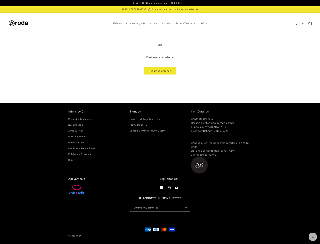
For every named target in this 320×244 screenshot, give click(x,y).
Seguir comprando (160, 70)
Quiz (70, 159)
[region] (160, 3)
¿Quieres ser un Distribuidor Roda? (212, 150)
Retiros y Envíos (77, 136)
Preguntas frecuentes (80, 119)
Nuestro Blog (75, 124)
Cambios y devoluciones (81, 148)
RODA (78, 236)
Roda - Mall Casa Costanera (145, 119)
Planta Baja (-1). (138, 124)
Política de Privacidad (80, 154)
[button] (119, 23)
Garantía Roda (76, 142)
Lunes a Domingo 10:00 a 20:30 (147, 130)
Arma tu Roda (76, 130)
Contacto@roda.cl (202, 118)
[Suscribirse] (186, 208)
